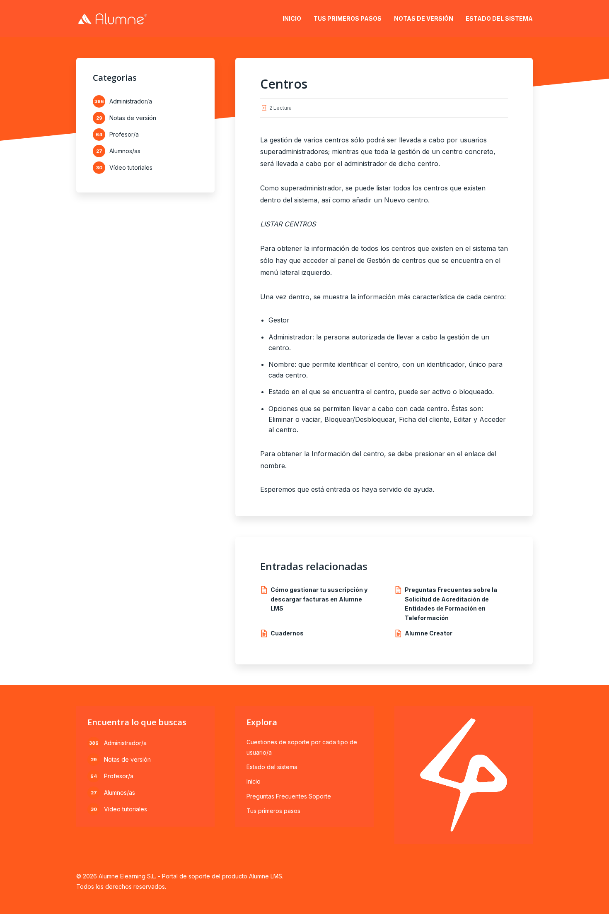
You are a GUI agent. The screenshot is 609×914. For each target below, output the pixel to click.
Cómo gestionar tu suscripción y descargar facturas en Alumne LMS (319, 599)
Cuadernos (287, 633)
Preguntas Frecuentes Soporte (289, 796)
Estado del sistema (499, 18)
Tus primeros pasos (348, 18)
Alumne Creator (428, 633)
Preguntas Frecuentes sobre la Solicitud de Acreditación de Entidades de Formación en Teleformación (451, 603)
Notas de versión (423, 18)
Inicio (292, 18)
